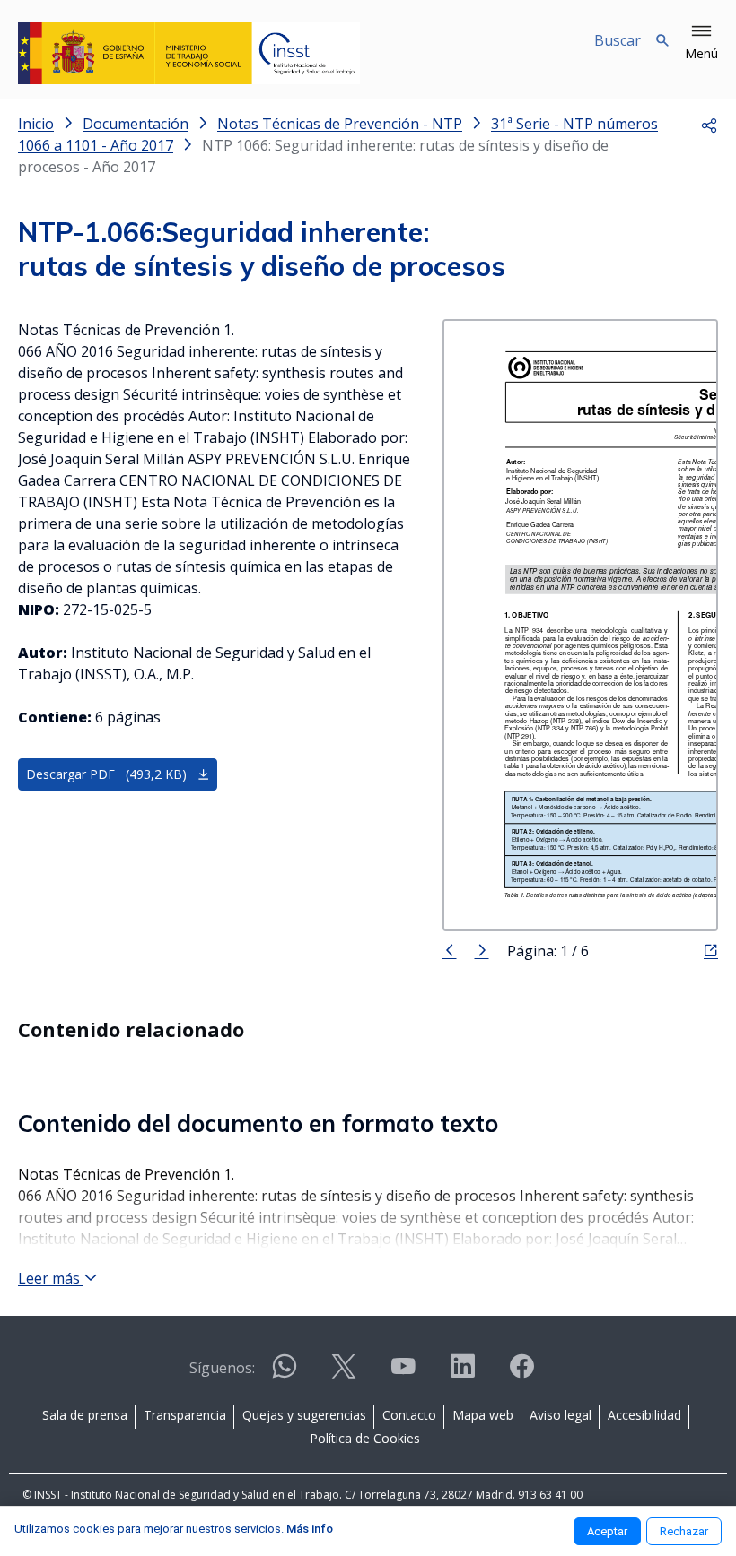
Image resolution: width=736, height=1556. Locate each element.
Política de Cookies (365, 1438)
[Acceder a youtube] (403, 1373)
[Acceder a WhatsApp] (284, 1373)
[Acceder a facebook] (521, 1373)
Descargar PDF (106, 773)
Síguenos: (222, 1368)
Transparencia (185, 1414)
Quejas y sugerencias (304, 1414)
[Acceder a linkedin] (462, 1373)
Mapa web (482, 1414)
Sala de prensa (84, 1414)
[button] (701, 43)
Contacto (409, 1414)
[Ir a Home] (189, 53)
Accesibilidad (644, 1414)
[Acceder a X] (343, 1373)
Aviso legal (560, 1414)
